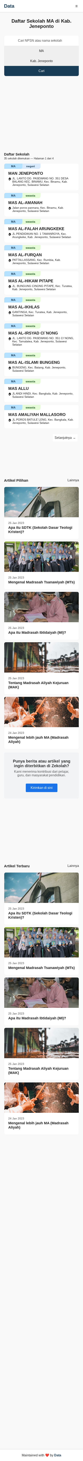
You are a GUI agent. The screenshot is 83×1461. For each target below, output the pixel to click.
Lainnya (73, 480)
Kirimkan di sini (42, 787)
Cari (41, 71)
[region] (41, 829)
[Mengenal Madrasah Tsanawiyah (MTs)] (41, 557)
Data (9, 6)
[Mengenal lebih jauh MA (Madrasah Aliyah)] (41, 712)
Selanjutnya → (65, 437)
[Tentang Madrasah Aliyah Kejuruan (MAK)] (41, 657)
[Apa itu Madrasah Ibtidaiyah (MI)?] (41, 607)
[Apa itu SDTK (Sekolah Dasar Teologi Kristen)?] (41, 502)
